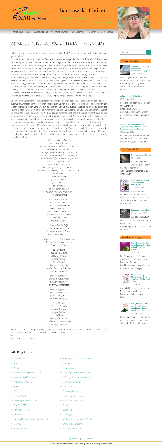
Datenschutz (88, 438)
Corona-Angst (20, 396)
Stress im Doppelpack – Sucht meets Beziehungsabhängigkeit (140, 68)
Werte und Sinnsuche (72, 423)
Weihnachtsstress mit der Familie (78, 419)
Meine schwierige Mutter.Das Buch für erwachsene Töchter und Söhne (140, 278)
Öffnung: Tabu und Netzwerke (76, 377)
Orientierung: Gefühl (72, 382)
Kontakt (110, 31)
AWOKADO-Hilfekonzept (25, 377)
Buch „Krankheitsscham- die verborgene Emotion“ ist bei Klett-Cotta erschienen (140, 246)
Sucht (65, 405)
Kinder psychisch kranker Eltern (77, 358)
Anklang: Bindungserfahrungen (27, 372)
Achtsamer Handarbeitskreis (131, 96)
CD (15, 391)
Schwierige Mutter (71, 391)
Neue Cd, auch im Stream (141, 155)
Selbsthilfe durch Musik (73, 400)
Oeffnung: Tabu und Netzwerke (77, 372)
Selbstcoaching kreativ (73, 396)
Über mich (94, 31)
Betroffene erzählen (23, 382)
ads (15, 363)
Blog (103, 31)
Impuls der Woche (22, 428)
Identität (17, 423)
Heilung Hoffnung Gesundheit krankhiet (31, 419)
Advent (17, 368)
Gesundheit (19, 414)
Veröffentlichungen (59, 31)
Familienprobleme (22, 409)
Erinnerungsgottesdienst (140, 210)
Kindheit (66, 363)
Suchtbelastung (41, 31)
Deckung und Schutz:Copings (27, 400)
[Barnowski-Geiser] (29, 13)
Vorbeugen (68, 414)
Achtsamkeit (19, 358)
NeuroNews (68, 368)
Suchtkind (67, 409)
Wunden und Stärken (72, 428)
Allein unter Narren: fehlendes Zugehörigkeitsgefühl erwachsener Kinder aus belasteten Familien (133, 126)
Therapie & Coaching (21, 31)
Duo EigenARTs (78, 31)
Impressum (73, 438)
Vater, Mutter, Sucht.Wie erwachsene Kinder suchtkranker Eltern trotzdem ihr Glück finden (141, 307)
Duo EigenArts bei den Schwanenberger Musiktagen (140, 182)
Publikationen (69, 386)
